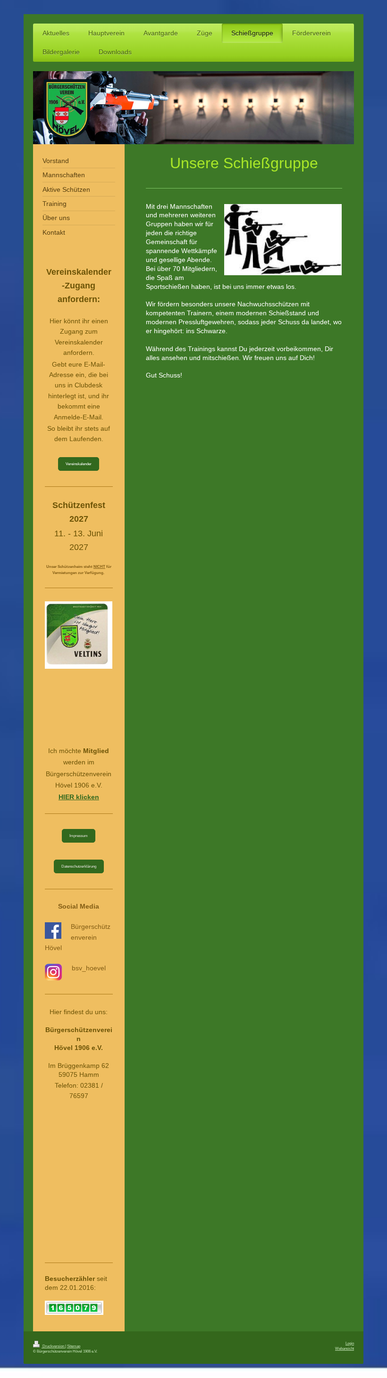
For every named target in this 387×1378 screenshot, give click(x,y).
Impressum (78, 835)
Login (349, 1343)
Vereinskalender (79, 463)
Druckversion (53, 1346)
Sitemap (73, 1346)
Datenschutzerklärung (78, 866)
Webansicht (344, 1348)
